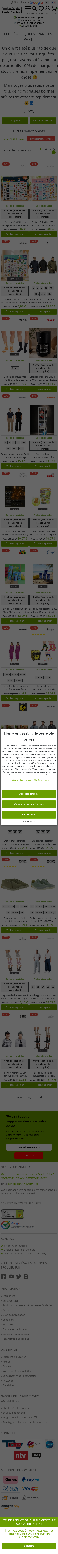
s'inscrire (29, 1545)
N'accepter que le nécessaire (29, 804)
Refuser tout (29, 814)
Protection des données (21, 780)
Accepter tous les (29, 793)
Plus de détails (29, 821)
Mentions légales (41, 780)
